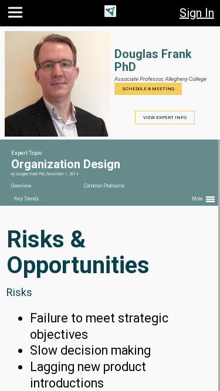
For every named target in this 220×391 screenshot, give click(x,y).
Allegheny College (186, 79)
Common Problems (104, 186)
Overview (21, 186)
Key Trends (26, 199)
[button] (16, 15)
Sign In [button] (197, 13)
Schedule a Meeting (148, 88)
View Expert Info (165, 117)
